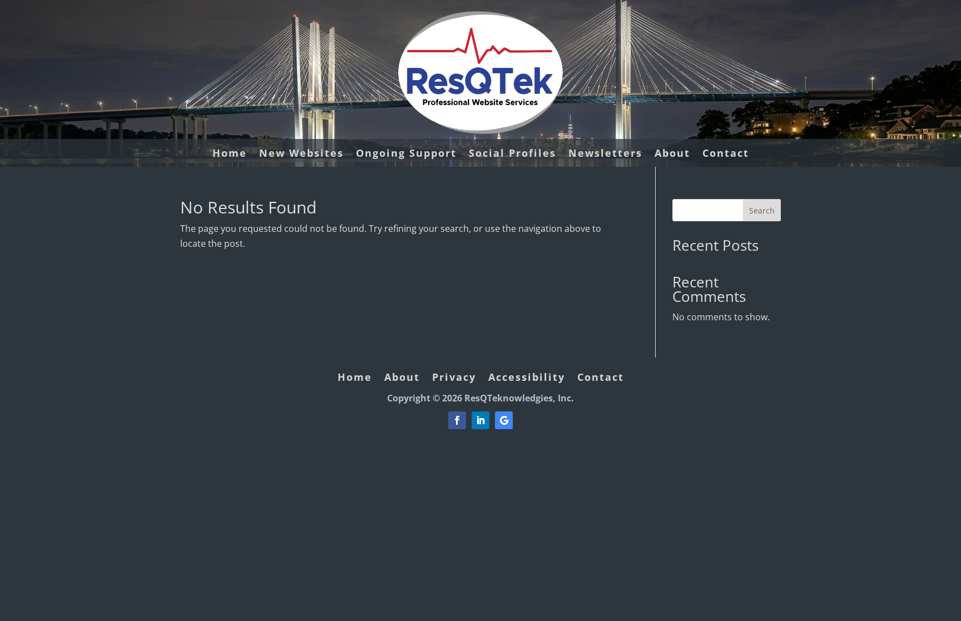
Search (762, 210)
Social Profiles (512, 154)
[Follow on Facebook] (457, 420)
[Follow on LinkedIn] (480, 420)
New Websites (301, 154)
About (672, 154)
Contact (725, 154)
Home (229, 154)
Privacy (454, 378)
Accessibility (526, 378)
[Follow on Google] (504, 420)
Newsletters (605, 154)
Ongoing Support (406, 154)
